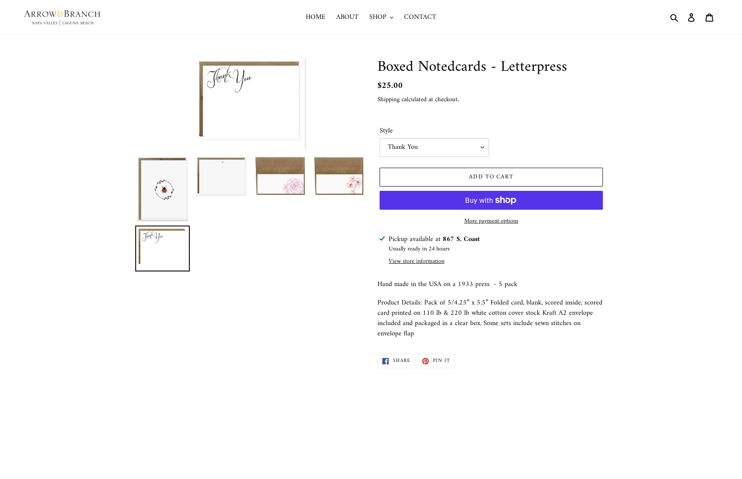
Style (386, 131)
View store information (416, 261)
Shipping (388, 99)
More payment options (491, 221)
